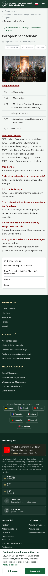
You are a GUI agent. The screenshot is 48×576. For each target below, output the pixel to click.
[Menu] (43, 4)
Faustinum (6, 533)
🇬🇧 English (24, 408)
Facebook (29, 47)
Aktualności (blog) (9, 529)
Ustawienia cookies (37, 533)
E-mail (42, 47)
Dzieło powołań (8, 308)
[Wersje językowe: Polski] (37, 4)
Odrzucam (13, 571)
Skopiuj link (13, 47)
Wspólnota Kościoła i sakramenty (16, 358)
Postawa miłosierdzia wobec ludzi (16, 354)
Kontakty (5, 525)
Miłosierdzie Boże (9, 341)
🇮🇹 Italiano (32, 414)
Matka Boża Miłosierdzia (12, 345)
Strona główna (11, 11)
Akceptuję (35, 571)
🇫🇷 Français (17, 414)
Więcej (5, 326)
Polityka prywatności (37, 525)
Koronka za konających (12, 386)
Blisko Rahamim (8, 391)
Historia (5, 322)
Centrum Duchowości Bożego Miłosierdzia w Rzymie (23, 16)
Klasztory (6, 313)
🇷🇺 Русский (32, 420)
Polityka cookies (35, 529)
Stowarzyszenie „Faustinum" (14, 377)
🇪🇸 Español (38, 408)
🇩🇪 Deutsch (9, 408)
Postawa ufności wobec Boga (14, 349)
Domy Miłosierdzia (10, 373)
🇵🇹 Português (16, 420)
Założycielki (7, 317)
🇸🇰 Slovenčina (24, 426)
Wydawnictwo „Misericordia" (14, 382)
